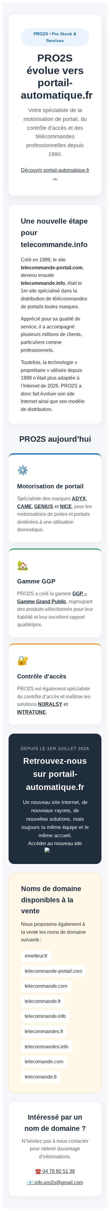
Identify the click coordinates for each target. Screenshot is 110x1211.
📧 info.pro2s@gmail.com (55, 1182)
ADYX (79, 498)
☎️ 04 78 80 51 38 (55, 1171)
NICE (66, 506)
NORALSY (50, 704)
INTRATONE (31, 712)
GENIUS (43, 506)
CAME (24, 506)
